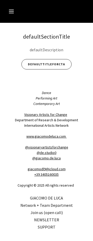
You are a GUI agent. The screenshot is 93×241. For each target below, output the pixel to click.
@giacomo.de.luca (46, 158)
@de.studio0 (46, 152)
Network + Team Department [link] (46, 205)
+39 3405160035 (46, 174)
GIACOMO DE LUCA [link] (46, 198)
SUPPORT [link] (47, 227)
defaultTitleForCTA (46, 64)
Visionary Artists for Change (45, 114)
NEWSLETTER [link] (46, 219)
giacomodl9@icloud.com (47, 169)
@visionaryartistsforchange (46, 147)
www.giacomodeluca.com (46, 136)
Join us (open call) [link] (46, 212)
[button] (15, 11)
